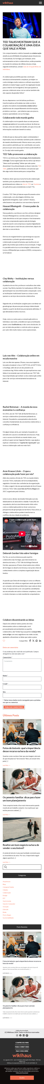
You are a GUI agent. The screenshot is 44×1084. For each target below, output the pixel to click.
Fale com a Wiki (22, 1051)
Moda (4, 912)
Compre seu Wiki (22, 1043)
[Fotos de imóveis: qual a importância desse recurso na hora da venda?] (22, 720)
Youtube (36, 184)
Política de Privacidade (22, 1073)
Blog (4, 884)
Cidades (5, 890)
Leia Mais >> (6, 765)
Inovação (6, 907)
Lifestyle (5, 909)
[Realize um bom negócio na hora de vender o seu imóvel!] (22, 818)
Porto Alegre (7, 915)
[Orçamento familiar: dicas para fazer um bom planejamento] (22, 769)
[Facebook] (30, 641)
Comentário (7, 657)
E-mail (5, 684)
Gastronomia (7, 901)
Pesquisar (6, 867)
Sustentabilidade (8, 918)
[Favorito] (4, 641)
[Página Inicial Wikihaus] (22, 1056)
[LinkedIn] (40, 641)
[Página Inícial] (8, 2)
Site (4, 692)
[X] (33, 641)
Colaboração (7, 893)
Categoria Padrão (8, 887)
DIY (4, 898)
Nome (5, 675)
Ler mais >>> (7, 973)
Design (5, 895)
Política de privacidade (22, 1030)
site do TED (27, 184)
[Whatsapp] (36, 641)
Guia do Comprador (9, 904)
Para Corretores (22, 1047)
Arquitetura (6, 881)
